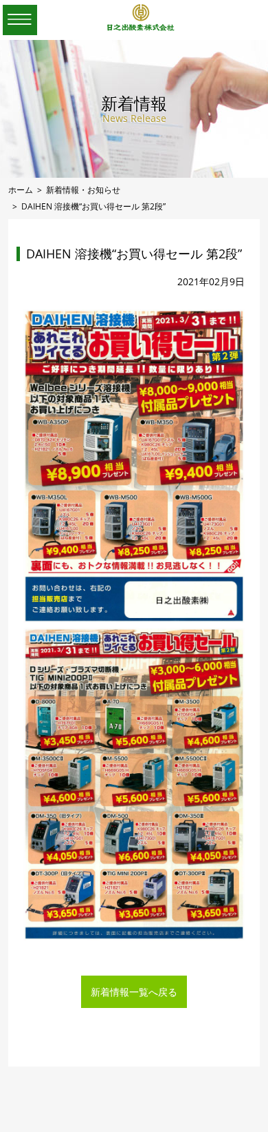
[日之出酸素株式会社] (141, 27)
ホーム (20, 189)
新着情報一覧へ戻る (134, 991)
